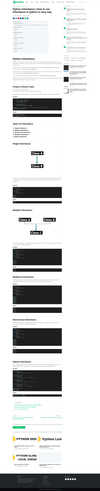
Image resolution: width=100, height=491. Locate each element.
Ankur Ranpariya (58, 489)
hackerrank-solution (69, 46)
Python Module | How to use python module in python (28, 405)
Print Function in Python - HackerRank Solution (75, 47)
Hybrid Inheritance (18, 48)
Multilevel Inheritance (18, 37)
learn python (68, 36)
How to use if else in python (22, 409)
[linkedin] (66, 479)
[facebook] (80, 2)
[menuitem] (26, 2)
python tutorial (79, 36)
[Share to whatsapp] (25, 18)
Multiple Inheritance (18, 32)
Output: (16, 30)
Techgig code (68, 17)
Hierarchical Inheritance (19, 43)
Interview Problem (80, 60)
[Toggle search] (86, 2)
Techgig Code (66, 60)
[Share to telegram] (27, 18)
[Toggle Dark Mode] (84, 2)
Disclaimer (45, 480)
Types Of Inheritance (19, 23)
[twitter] (73, 479)
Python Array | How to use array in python (25, 407)
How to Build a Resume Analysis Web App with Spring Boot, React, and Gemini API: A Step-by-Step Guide (78, 72)
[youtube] (68, 479)
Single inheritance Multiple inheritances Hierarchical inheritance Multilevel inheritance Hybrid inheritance (31, 25)
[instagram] (82, 2)
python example (73, 36)
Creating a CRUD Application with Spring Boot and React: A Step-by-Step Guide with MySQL (78, 90)
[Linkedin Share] (21, 18)
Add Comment (19, 427)
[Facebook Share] (14, 18)
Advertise (45, 478)
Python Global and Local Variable (21, 464)
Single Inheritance (18, 27)
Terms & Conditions (46, 483)
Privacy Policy (45, 482)
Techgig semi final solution (71, 29)
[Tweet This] (16, 18)
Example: (16, 34)
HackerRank (73, 60)
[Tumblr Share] (23, 18)
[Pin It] (18, 18)
